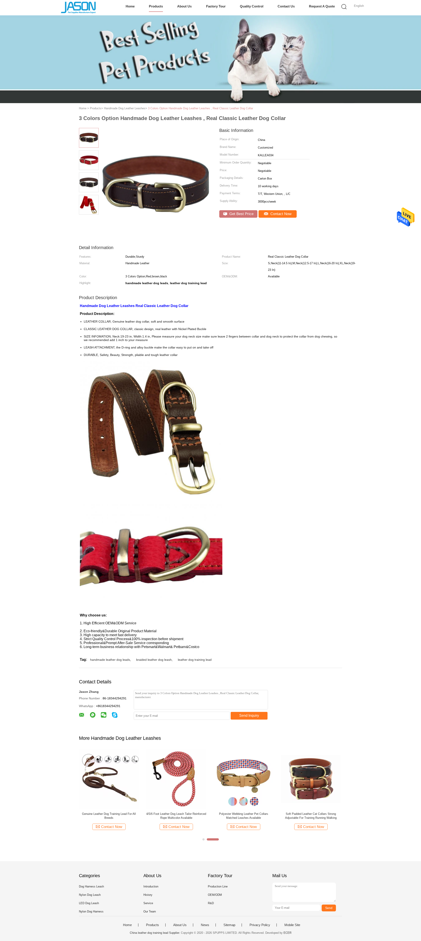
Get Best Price (240, 214)
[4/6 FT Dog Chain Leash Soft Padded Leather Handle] (243, 779)
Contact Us (286, 6)
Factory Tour (216, 6)
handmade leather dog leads (110, 659)
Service (148, 903)
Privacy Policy (260, 925)
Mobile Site (292, 925)
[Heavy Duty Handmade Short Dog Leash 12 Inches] (109, 779)
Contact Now (280, 214)
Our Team (149, 911)
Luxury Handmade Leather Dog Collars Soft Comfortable (176, 815)
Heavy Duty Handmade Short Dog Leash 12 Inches (109, 815)
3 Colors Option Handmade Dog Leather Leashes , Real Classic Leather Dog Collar (200, 108)
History (147, 894)
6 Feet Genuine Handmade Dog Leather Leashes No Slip (311, 815)
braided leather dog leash (154, 659)
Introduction (150, 886)
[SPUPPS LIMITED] (78, 8)
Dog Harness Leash (91, 886)
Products (156, 6)
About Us (184, 6)
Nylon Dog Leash (90, 894)
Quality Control (251, 6)
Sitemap (229, 925)
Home (130, 6)
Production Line (218, 886)
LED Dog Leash (89, 903)
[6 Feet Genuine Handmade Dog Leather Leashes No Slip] (311, 779)
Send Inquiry (249, 715)
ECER (287, 932)
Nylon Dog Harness (91, 911)
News (205, 925)
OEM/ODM (215, 894)
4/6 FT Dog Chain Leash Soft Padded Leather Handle (244, 815)
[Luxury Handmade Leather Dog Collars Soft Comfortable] (176, 779)
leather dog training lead (195, 659)
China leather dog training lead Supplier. (155, 932)
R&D (211, 903)
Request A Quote (322, 6)
